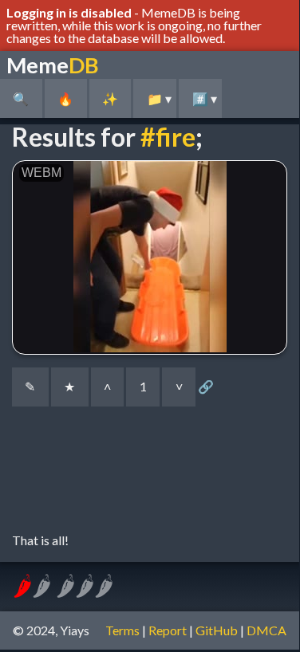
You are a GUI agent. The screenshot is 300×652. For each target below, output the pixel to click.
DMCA (266, 630)
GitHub (216, 630)
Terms (122, 630)
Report (167, 630)
